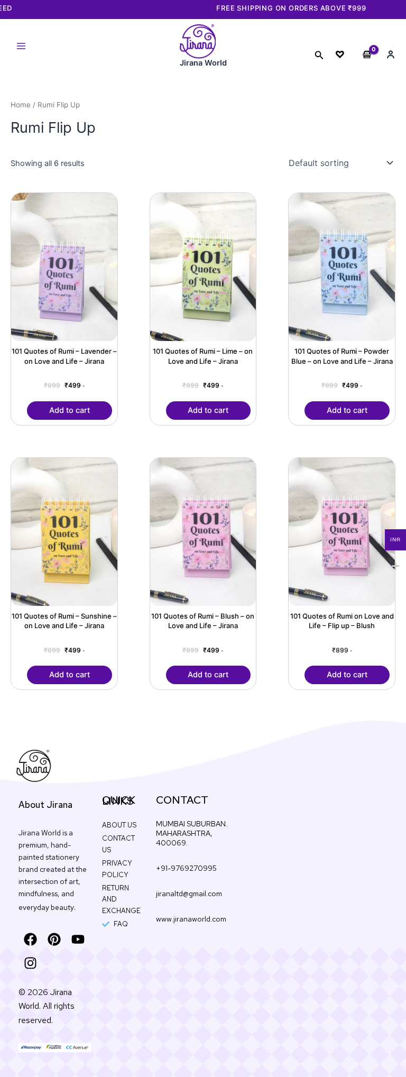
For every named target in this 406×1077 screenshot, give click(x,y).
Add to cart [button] (69, 410)
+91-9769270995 (186, 868)
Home (21, 104)
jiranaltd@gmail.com (189, 893)
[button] (319, 55)
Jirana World (203, 63)
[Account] (390, 54)
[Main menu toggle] (21, 46)
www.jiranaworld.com (191, 919)
